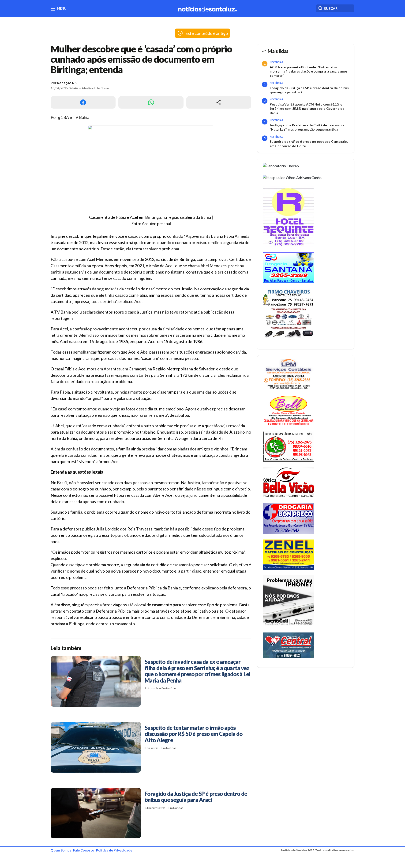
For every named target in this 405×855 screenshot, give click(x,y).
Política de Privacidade (114, 850)
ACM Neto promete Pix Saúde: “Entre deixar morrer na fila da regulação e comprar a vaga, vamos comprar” (309, 71)
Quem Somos (61, 850)
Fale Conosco (83, 850)
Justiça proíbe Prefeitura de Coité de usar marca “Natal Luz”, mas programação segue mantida (307, 127)
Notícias (276, 62)
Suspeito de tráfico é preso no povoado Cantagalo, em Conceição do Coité (309, 144)
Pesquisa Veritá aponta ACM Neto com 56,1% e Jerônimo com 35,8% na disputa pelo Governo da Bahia (307, 108)
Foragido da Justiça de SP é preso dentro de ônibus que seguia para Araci (309, 90)
